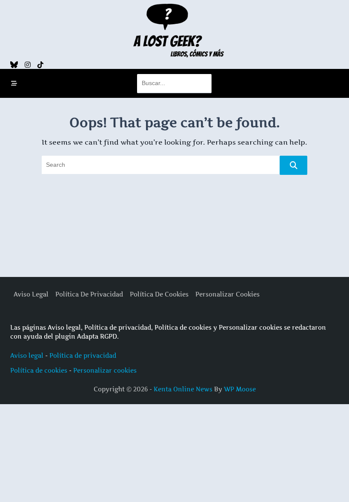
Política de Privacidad (89, 294)
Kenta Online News (183, 389)
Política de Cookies (159, 294)
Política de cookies (38, 370)
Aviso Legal (31, 294)
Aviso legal (26, 355)
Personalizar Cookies (227, 294)
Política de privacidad (82, 355)
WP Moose (240, 389)
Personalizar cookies (105, 370)
